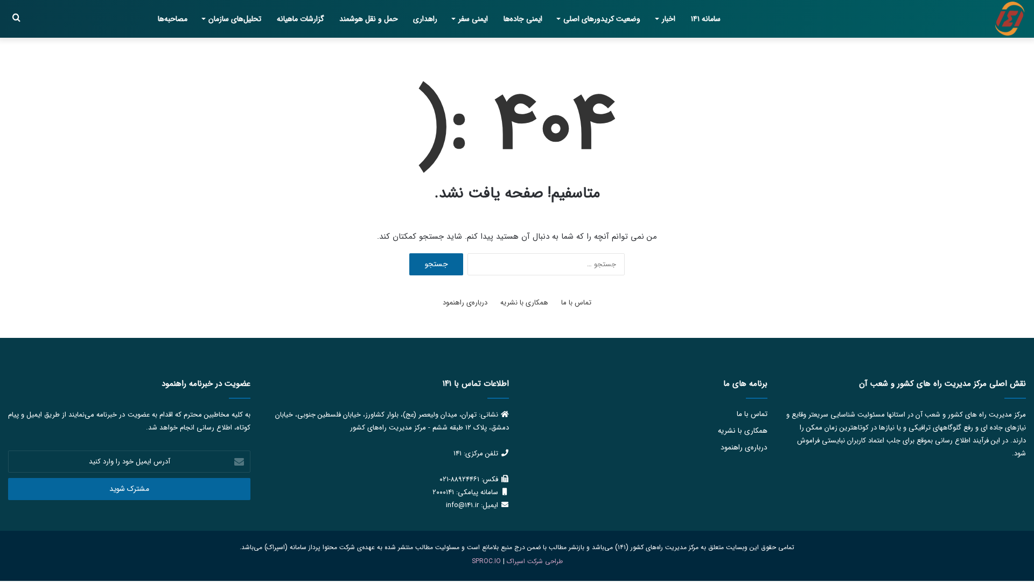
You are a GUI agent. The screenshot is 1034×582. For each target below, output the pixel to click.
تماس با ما (576, 302)
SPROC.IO (486, 561)
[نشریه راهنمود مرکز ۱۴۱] (1010, 19)
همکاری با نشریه (524, 302)
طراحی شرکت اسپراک (535, 561)
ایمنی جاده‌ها (523, 19)
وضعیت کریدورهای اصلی (601, 19)
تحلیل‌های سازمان (234, 19)
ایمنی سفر (473, 19)
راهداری (425, 19)
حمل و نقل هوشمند (368, 19)
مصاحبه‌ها (172, 19)
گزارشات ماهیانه (300, 19)
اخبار (668, 19)
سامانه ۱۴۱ (706, 19)
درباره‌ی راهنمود (465, 302)
